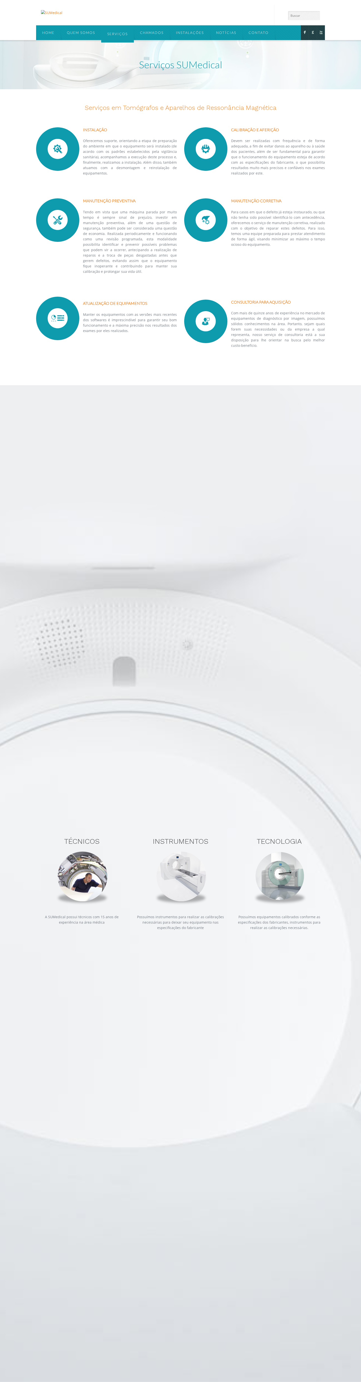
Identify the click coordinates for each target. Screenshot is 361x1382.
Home (48, 32)
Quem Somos (81, 32)
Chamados (152, 32)
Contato (259, 32)
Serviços (117, 34)
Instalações (190, 32)
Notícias (226, 32)
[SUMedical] (51, 12)
